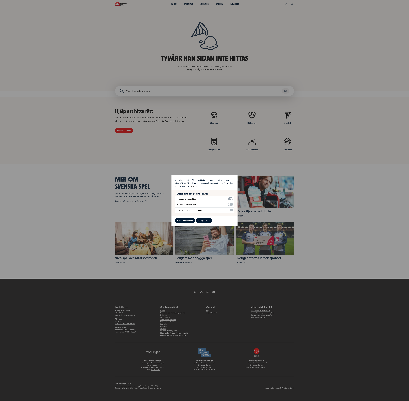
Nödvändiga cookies (187, 199)
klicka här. (193, 186)
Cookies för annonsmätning (190, 210)
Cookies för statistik (187, 205)
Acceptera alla (204, 221)
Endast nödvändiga (185, 221)
